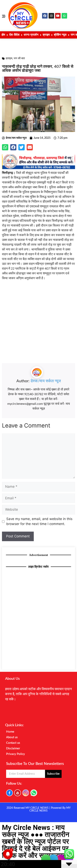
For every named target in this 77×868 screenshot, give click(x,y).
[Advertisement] (38, 324)
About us (12, 737)
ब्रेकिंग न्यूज (60, 34)
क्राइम (46, 34)
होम (3, 34)
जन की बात (19, 58)
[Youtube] (58, 16)
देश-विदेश (14, 34)
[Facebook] (45, 16)
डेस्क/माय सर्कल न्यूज (45, 381)
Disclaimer (13, 748)
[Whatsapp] (64, 16)
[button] (5, 147)
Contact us (13, 742)
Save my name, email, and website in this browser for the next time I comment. (39, 521)
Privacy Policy (15, 754)
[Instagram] (51, 16)
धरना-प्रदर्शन (31, 34)
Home (10, 731)
